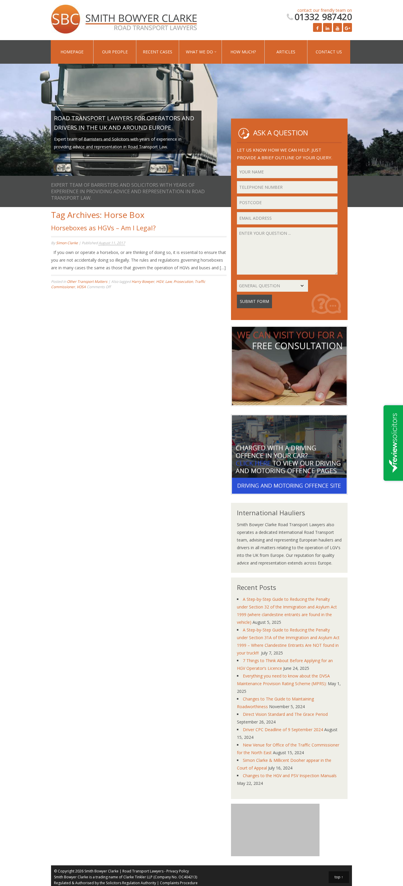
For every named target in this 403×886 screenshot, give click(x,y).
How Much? (216, 52)
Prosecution (183, 281)
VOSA (81, 286)
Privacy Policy (177, 871)
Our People (106, 52)
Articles (253, 52)
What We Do (178, 52)
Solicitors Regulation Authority (131, 882)
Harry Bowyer (143, 281)
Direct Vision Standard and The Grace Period (285, 714)
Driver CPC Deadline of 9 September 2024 (283, 729)
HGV (159, 281)
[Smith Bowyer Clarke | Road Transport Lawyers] (125, 20)
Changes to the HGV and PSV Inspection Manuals (290, 775)
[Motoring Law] (289, 499)
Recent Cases (143, 52)
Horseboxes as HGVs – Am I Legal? (103, 227)
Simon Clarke (67, 242)
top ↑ (339, 877)
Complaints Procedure (179, 882)
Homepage (69, 52)
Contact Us (290, 52)
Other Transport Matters (87, 281)
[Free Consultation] (289, 410)
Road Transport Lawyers (142, 871)
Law (168, 281)
